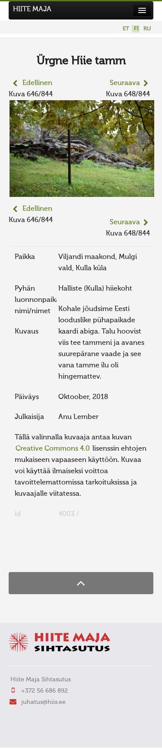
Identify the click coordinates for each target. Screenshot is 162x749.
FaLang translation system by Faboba (39, 555)
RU (147, 29)
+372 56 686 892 (44, 691)
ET (126, 29)
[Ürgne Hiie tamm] (82, 191)
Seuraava (125, 83)
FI (136, 29)
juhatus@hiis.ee (43, 702)
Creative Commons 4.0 (53, 448)
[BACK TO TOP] (81, 583)
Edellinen (37, 83)
